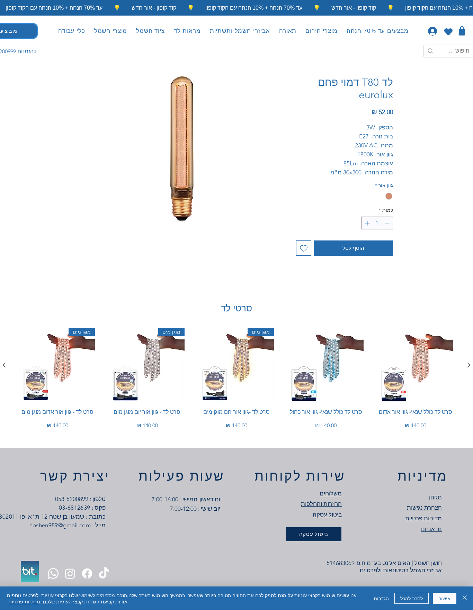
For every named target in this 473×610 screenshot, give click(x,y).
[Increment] (366, 223)
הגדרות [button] (381, 598)
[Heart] (448, 31)
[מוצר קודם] (469, 365)
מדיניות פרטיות (24, 601)
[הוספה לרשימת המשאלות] (304, 248)
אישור (444, 598)
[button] (288, 31)
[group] (236, 383)
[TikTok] (104, 573)
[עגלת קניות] (461, 30)
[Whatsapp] (53, 573)
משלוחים (331, 493)
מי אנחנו (431, 529)
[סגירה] (465, 598)
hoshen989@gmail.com (60, 525)
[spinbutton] (377, 223)
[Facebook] (87, 573)
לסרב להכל (411, 598)
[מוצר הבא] (4, 365)
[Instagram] (70, 573)
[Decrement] (387, 223)
